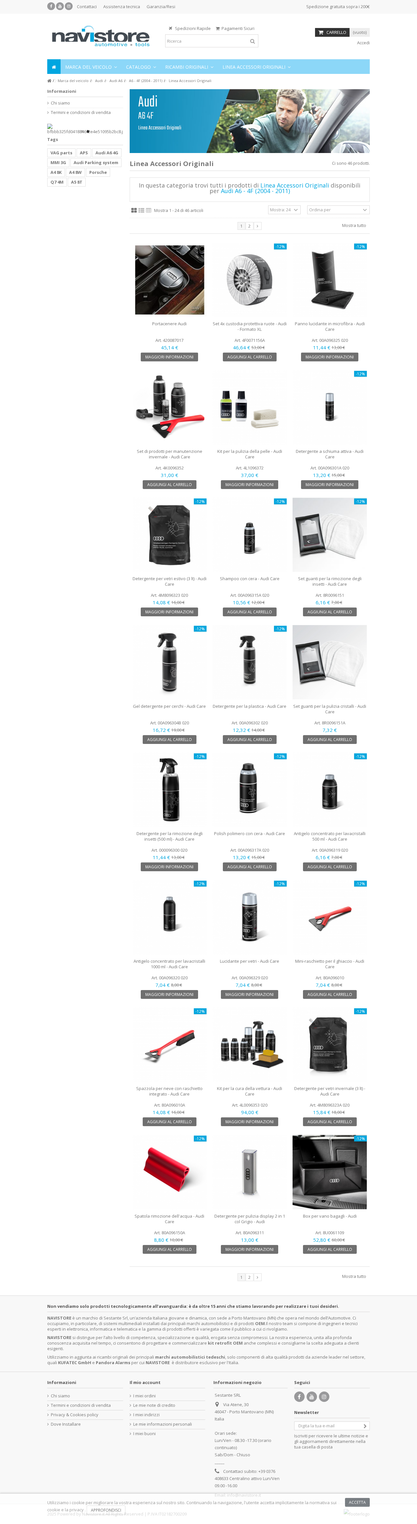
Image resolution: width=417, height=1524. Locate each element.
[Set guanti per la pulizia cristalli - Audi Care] (330, 662)
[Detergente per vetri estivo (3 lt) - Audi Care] (170, 535)
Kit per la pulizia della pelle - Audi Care (249, 454)
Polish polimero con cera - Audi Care (249, 833)
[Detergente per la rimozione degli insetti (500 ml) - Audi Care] (170, 790)
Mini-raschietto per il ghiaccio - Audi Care (329, 964)
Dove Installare (66, 1424)
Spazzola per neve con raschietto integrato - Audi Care (169, 1091)
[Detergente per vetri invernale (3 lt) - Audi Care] (330, 1044)
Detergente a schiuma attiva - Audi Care (330, 454)
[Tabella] (148, 210)
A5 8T (76, 182)
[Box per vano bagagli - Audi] (330, 1172)
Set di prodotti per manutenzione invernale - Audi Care (169, 454)
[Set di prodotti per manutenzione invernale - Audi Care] (170, 407)
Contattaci (87, 6)
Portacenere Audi (169, 324)
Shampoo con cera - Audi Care (250, 578)
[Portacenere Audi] (170, 280)
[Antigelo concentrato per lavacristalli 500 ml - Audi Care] (330, 790)
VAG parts (61, 153)
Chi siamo (60, 103)
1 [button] (82, 131)
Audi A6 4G (106, 153)
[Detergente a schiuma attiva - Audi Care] (330, 407)
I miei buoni (144, 1433)
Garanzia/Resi (161, 6)
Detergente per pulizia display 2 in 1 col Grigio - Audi (249, 1218)
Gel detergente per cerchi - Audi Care (169, 706)
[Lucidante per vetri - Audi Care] (249, 917)
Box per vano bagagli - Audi (330, 1216)
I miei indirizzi (146, 1415)
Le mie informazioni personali (162, 1424)
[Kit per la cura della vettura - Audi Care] (249, 1044)
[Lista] (141, 210)
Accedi (363, 43)
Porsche (98, 172)
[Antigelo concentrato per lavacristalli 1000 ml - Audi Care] (170, 917)
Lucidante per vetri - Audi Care (249, 961)
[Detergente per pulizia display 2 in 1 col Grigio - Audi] (249, 1172)
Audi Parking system (96, 162)
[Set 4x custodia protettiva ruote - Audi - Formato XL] (249, 280)
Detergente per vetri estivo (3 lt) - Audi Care (170, 581)
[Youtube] (60, 6)
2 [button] (88, 131)
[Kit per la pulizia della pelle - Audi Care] (249, 407)
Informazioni (61, 91)
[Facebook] (51, 6)
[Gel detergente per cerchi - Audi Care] (170, 662)
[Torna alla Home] (49, 81)
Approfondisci (106, 1510)
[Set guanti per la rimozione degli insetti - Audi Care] (330, 535)
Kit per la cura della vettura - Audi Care (249, 1091)
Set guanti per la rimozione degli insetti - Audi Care (330, 581)
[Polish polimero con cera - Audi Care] (249, 790)
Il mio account (145, 1382)
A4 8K (56, 172)
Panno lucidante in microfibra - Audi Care (330, 326)
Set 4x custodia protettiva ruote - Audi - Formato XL (250, 326)
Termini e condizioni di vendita (81, 112)
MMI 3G (58, 162)
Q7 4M (57, 182)
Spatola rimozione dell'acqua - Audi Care (169, 1218)
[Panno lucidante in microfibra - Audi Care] (330, 280)
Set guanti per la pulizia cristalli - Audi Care (329, 709)
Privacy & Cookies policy (74, 1415)
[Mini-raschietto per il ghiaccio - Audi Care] (330, 917)
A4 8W (75, 172)
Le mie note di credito (154, 1405)
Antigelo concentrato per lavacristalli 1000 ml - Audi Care (169, 964)
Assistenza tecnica (121, 6)
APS (84, 153)
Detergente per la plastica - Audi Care (249, 706)
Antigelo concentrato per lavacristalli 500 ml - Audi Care (330, 836)
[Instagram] (69, 6)
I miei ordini (144, 1396)
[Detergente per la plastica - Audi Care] (249, 662)
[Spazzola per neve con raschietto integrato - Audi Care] (170, 1044)
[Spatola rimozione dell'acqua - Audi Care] (170, 1172)
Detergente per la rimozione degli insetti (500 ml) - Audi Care (170, 836)
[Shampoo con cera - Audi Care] (249, 535)
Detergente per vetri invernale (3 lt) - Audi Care (329, 1091)
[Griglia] (134, 210)
